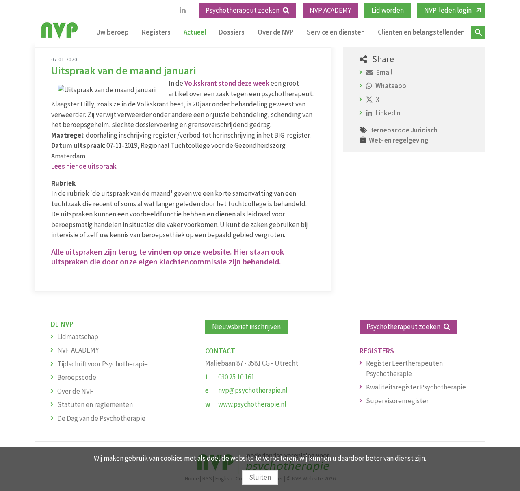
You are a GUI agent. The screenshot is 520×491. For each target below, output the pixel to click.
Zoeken (478, 32)
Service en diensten (336, 32)
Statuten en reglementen (95, 404)
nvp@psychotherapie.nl (253, 390)
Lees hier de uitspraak (84, 166)
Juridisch (424, 129)
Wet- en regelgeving (399, 140)
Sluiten (260, 477)
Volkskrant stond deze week (226, 83)
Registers (156, 32)
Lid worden (387, 10)
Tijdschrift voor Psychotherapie (102, 363)
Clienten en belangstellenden (421, 32)
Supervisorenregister (397, 400)
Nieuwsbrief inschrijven (246, 326)
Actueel (195, 32)
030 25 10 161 (236, 376)
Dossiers (232, 32)
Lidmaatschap (77, 336)
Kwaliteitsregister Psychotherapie (416, 387)
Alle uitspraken (76, 252)
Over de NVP (276, 32)
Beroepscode (390, 129)
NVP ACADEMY (330, 10)
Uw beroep (112, 32)
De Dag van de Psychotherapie (101, 418)
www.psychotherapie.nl (252, 404)
